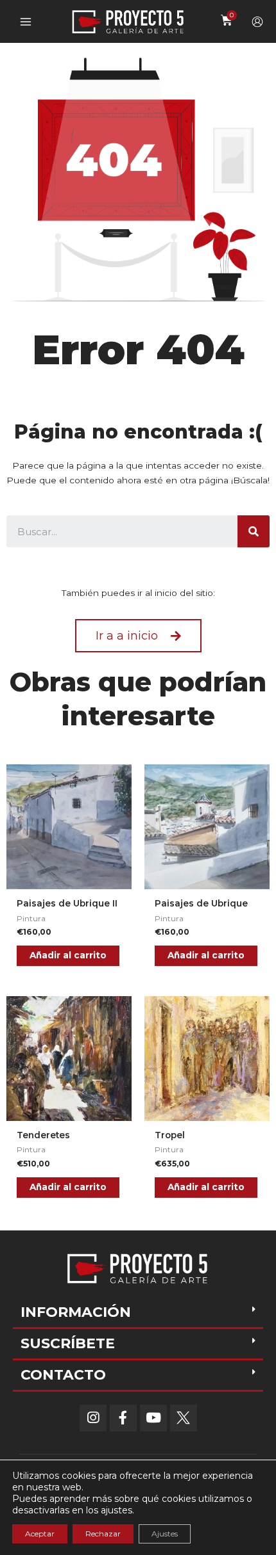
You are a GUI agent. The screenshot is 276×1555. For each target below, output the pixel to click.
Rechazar (103, 1533)
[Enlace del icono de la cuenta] (257, 22)
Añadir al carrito (68, 955)
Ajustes (164, 1533)
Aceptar (40, 1533)
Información (76, 1312)
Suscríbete (68, 1343)
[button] (138, 635)
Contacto (63, 1374)
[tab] (138, 1313)
